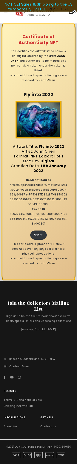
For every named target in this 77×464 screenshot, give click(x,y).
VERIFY (38, 235)
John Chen (47, 80)
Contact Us (48, 426)
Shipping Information (18, 406)
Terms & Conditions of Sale (23, 400)
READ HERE (59, 9)
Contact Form (19, 366)
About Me (10, 426)
